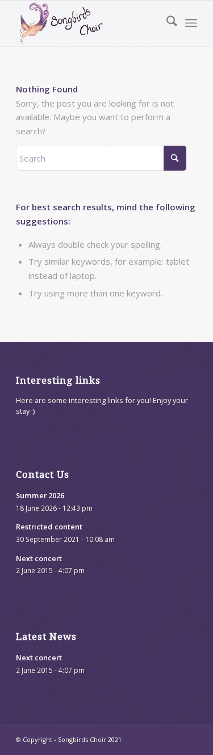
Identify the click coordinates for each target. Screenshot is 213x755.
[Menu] (191, 23)
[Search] (166, 23)
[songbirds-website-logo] (88, 23)
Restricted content (49, 526)
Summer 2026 (40, 495)
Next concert (39, 558)
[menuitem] (166, 23)
